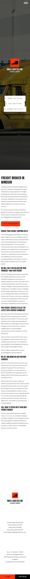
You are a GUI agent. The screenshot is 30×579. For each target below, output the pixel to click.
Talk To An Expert (10, 224)
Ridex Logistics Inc (15, 69)
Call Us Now (7, 576)
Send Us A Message (22, 576)
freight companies (7, 416)
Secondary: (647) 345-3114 (15, 109)
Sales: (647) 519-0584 (15, 103)
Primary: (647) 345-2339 (15, 98)
